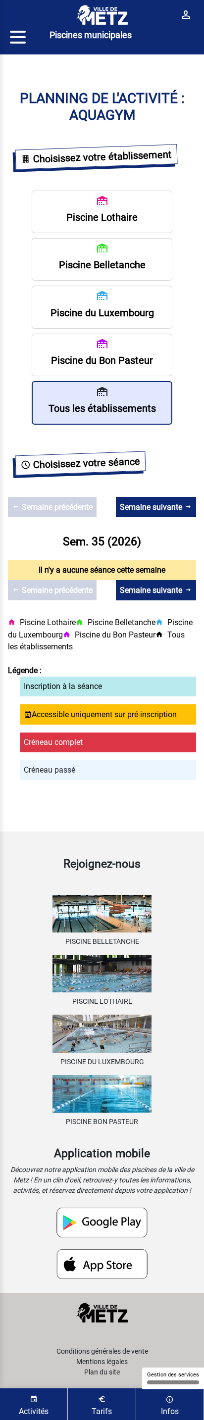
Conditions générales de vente (102, 1351)
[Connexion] (186, 14)
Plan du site (102, 1372)
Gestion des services (173, 1374)
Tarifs (102, 1411)
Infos (170, 1411)
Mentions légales (102, 1362)
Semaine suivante (152, 507)
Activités (34, 1411)
